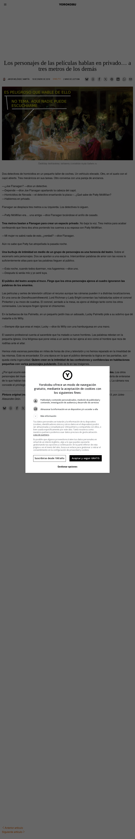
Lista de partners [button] (41, 434)
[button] (67, 416)
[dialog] (67, 419)
